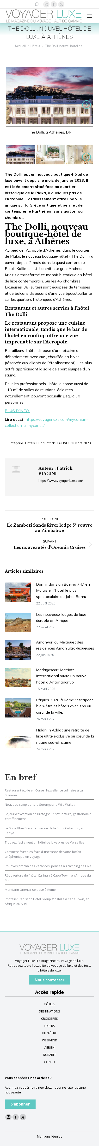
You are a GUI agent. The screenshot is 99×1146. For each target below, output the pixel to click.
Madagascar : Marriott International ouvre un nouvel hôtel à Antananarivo (61, 675)
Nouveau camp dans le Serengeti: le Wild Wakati (40, 804)
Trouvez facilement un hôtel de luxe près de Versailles (44, 842)
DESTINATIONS (49, 1011)
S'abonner (20, 1104)
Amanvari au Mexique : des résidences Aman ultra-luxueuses (65, 645)
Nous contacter (49, 980)
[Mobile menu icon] (89, 16)
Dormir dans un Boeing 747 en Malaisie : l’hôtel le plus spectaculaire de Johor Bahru (63, 590)
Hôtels (30, 443)
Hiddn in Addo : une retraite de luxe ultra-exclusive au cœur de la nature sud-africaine (65, 736)
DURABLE (49, 1054)
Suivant (85, 104)
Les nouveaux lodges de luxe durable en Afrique (61, 617)
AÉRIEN (49, 1047)
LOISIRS (49, 1026)
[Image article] (18, 592)
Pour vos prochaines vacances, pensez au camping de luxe (48, 866)
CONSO (49, 1062)
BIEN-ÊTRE (49, 1033)
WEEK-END (49, 1040)
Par (52, 443)
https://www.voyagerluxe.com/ (60, 481)
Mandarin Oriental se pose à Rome (30, 889)
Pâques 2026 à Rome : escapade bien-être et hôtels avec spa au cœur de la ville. (65, 706)
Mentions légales (49, 1136)
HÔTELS (49, 1004)
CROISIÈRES (49, 1018)
